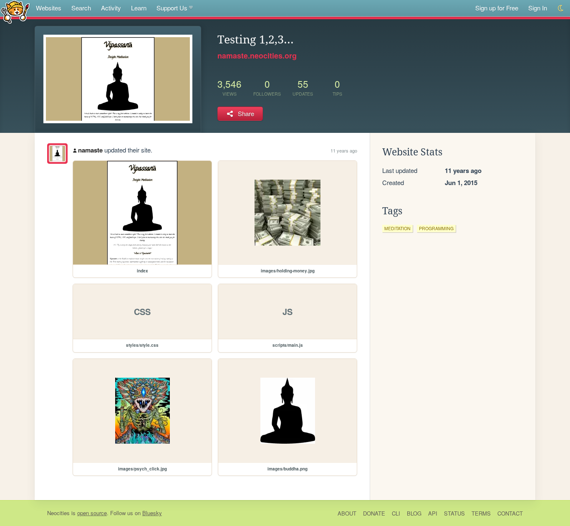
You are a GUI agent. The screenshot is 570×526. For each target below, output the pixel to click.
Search (81, 7)
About (347, 513)
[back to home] (15, 11)
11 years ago (343, 150)
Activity (111, 7)
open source (92, 513)
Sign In (537, 7)
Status (454, 513)
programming (436, 228)
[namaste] (57, 153)
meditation (397, 228)
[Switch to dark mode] (561, 8)
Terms (481, 513)
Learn (138, 7)
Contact (510, 513)
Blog (414, 513)
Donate (374, 513)
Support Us (171, 7)
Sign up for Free (496, 7)
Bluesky (152, 513)
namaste (90, 150)
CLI (396, 513)
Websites (48, 7)
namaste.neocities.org (257, 55)
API (432, 513)
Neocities (58, 513)
